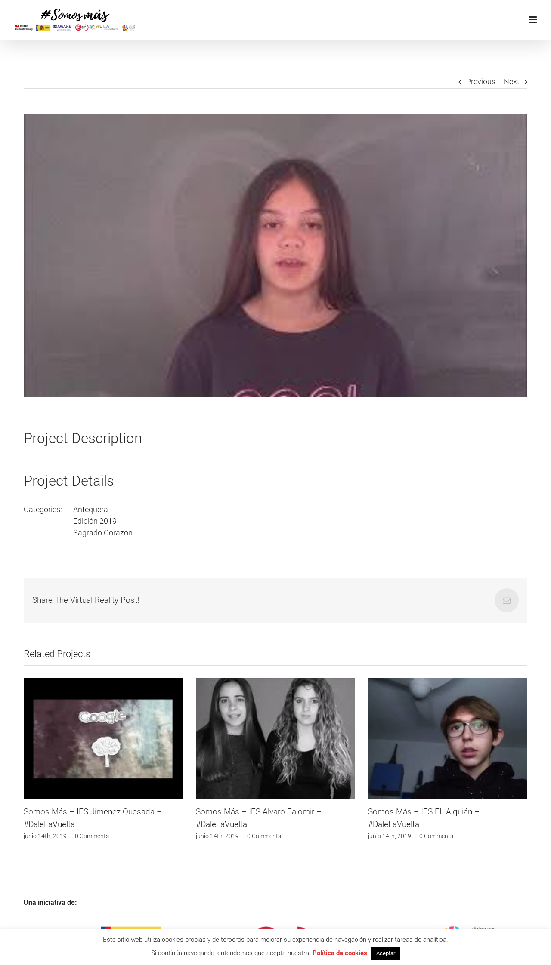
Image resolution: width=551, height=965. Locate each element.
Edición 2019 (95, 521)
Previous (480, 81)
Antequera (90, 509)
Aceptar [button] (385, 953)
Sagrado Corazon (103, 532)
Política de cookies (340, 953)
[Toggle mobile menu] (533, 19)
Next (512, 81)
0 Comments (160, 836)
